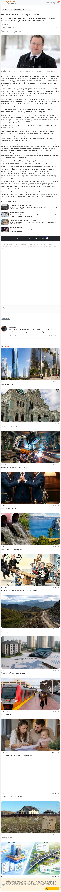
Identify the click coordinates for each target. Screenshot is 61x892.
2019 (23, 9)
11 (52, 382)
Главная (5, 9)
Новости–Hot (15, 9)
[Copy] (49, 335)
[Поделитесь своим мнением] (30, 309)
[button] (2, 3)
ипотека (10, 31)
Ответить (54, 335)
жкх (4, 31)
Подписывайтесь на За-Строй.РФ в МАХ (29, 238)
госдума (18, 31)
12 (28, 9)
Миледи (12, 327)
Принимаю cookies (52, 889)
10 (52, 423)
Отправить (5, 318)
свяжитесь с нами (18, 73)
